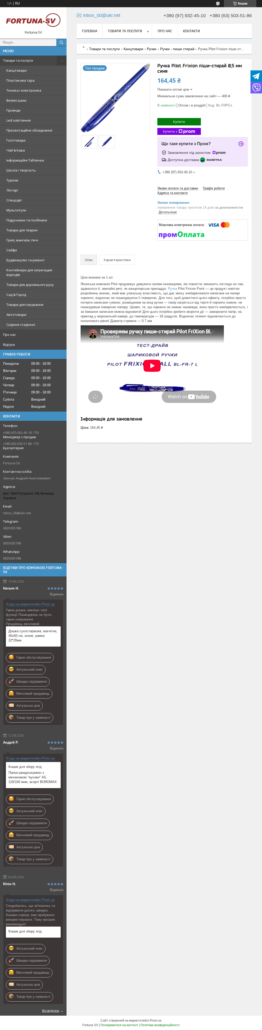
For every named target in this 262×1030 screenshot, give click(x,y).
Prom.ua (155, 1020)
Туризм (12, 180)
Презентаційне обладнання (29, 130)
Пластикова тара (20, 80)
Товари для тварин (22, 230)
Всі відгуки (50, 1010)
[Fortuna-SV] (33, 20)
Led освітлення (18, 120)
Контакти (191, 31)
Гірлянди (13, 110)
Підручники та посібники (26, 220)
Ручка (172, 289)
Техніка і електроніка (23, 90)
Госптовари (16, 140)
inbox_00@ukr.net (17, 513)
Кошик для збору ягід (25, 767)
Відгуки (9, 344)
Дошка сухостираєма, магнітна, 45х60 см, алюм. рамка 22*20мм (32, 635)
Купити (179, 121)
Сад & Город (16, 294)
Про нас (9, 334)
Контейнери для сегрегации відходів (29, 272)
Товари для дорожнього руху (30, 284)
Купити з (170, 131)
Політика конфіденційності (160, 1025)
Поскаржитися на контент (119, 1025)
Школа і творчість (21, 170)
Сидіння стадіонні (20, 324)
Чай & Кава (15, 150)
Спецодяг (14, 200)
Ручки (151, 49)
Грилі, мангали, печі (22, 240)
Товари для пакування (24, 304)
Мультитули (16, 210)
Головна (89, 31)
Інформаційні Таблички (25, 160)
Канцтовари (16, 70)
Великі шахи (16, 100)
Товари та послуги (18, 60)
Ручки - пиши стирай (177, 49)
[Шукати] (61, 42)
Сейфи (11, 250)
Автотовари (16, 314)
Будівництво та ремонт (25, 260)
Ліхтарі (12, 190)
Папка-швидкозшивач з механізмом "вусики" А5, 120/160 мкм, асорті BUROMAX (32, 777)
